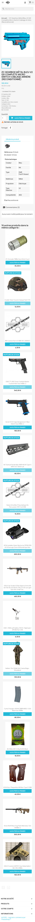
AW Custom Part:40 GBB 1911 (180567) (17, 341)
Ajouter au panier (20, 118)
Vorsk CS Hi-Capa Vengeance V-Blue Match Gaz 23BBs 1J (17, 423)
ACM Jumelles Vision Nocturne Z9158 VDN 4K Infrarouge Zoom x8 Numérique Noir (17, 546)
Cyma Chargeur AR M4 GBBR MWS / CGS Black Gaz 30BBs (17, 710)
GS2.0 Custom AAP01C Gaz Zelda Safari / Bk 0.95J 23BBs (17, 867)
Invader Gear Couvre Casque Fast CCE (17, 300)
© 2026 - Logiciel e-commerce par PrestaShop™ (13, 918)
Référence (8, 152)
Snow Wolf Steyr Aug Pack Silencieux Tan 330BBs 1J (17, 827)
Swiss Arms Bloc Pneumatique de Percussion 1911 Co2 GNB (17, 506)
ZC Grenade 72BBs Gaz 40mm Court (18, 259)
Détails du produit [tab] (12, 139)
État (6, 200)
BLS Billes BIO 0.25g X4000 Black (17, 749)
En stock (7, 155)
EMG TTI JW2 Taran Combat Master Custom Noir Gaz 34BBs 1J (17, 382)
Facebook (3, 887)
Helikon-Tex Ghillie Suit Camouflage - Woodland (17, 669)
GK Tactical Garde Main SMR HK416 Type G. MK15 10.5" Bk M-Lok (18, 466)
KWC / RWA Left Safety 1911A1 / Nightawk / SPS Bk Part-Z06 (17, 629)
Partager (10, 128)
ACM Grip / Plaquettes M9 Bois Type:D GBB (17, 787)
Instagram (8, 887)
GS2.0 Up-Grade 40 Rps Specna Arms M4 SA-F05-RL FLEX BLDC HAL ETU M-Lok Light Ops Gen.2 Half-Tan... (17, 588)
